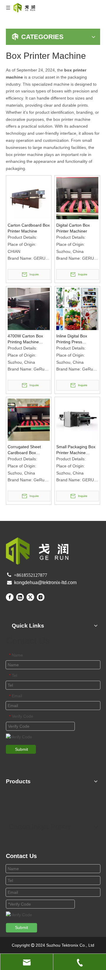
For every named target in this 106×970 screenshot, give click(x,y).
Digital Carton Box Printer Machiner (73, 228)
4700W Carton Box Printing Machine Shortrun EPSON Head (25, 339)
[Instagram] (40, 597)
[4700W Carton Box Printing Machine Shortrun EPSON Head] (29, 308)
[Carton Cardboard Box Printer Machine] (29, 197)
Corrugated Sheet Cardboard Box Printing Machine (24, 450)
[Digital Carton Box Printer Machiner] (77, 197)
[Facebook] (10, 597)
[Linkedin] (20, 597)
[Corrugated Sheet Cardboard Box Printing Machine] (29, 419)
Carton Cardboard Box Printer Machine (29, 228)
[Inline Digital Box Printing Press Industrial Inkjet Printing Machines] (77, 308)
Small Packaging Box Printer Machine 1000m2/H (75, 450)
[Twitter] (30, 597)
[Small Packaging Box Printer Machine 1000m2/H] (77, 419)
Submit (21, 749)
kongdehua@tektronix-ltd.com (45, 582)
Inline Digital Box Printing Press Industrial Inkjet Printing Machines (73, 339)
